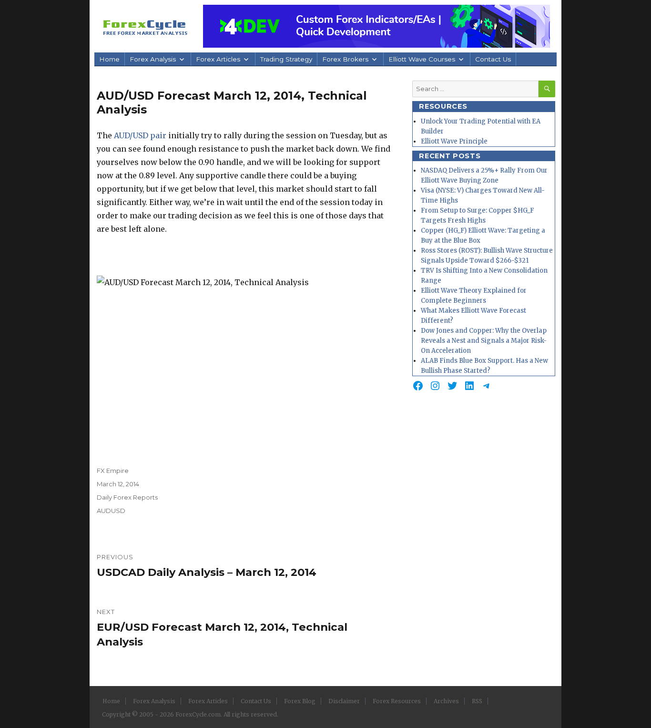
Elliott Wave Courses (421, 59)
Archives (446, 701)
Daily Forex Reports (127, 497)
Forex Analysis (153, 59)
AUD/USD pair (140, 135)
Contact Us (493, 59)
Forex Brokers (345, 59)
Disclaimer (344, 701)
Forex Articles (218, 59)
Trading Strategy (286, 59)
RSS (477, 701)
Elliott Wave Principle (454, 141)
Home (109, 59)
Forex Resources (397, 701)
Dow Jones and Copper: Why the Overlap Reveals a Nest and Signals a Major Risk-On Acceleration (484, 341)
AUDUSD (111, 510)
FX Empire (113, 470)
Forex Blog (299, 701)
